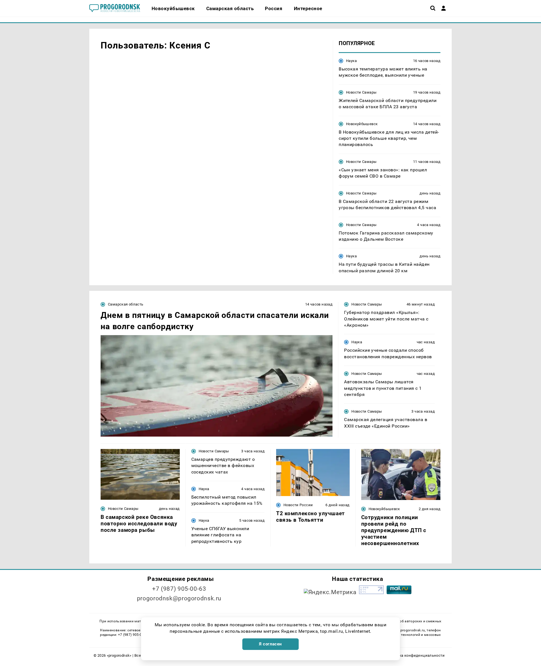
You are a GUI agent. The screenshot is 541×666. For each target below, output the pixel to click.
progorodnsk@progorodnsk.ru (179, 598)
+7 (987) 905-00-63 (179, 588)
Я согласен (270, 644)
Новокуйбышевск (362, 124)
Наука (351, 61)
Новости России (298, 505)
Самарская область (125, 304)
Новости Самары (361, 92)
